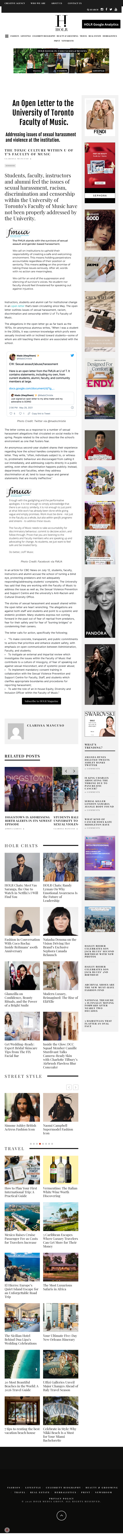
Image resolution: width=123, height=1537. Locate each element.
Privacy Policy (61, 1498)
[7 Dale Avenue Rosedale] (100, 406)
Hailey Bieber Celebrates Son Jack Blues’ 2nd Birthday (97, 970)
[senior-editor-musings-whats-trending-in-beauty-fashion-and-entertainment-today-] (100, 480)
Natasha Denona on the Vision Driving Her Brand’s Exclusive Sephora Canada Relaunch (59, 947)
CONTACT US (75, 3)
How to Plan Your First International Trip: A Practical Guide (21, 1192)
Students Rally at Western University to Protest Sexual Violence (77, 820)
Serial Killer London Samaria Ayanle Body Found (99, 804)
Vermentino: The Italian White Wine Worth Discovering (60, 1192)
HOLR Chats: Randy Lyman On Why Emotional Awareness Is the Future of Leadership (60, 892)
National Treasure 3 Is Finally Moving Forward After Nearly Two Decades (99, 1005)
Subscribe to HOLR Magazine (41, 701)
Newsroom (68, 40)
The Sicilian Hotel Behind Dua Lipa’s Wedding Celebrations (21, 1339)
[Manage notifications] (7, 1530)
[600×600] (100, 373)
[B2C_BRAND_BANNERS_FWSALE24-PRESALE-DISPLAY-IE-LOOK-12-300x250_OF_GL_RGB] (100, 723)
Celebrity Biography (43, 36)
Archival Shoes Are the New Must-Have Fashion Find (100, 987)
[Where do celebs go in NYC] (100, 919)
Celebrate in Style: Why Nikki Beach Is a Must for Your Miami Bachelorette (59, 1434)
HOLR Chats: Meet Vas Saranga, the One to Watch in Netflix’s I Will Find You (21, 891)
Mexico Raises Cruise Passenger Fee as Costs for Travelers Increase (21, 1238)
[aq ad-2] (100, 888)
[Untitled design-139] (100, 607)
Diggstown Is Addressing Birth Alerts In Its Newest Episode (28, 820)
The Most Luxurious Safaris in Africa (57, 1287)
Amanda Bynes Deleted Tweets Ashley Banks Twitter (97, 761)
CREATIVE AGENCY (15, 3)
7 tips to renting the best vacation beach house (22, 1431)
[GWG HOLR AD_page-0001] (100, 321)
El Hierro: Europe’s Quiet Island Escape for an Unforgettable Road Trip (21, 1291)
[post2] (100, 853)
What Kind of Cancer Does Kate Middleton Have (98, 822)
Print (57, 40)
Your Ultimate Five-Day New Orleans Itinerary (60, 1337)
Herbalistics (110, 36)
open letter (18, 306)
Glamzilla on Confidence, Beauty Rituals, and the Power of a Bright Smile (21, 999)
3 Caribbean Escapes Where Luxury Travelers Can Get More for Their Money (60, 1240)
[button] (75, 1087)
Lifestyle (26, 36)
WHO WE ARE (38, 3)
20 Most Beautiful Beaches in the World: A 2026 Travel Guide (21, 1386)
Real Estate (95, 36)
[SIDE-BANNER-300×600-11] (100, 674)
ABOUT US (56, 3)
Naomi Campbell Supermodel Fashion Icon (20, 1129)
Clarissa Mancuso (17, 159)
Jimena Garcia (13, 829)
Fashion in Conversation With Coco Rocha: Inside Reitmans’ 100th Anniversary (22, 945)
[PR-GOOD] (100, 229)
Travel (83, 36)
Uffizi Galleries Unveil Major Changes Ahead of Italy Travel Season (60, 1386)
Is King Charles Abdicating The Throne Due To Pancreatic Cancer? (97, 783)
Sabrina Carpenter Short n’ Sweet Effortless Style (56, 1129)
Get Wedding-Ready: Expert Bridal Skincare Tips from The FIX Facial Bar (21, 1050)
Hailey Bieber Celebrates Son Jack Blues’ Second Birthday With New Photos (99, 951)
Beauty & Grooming (67, 36)
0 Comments (92, 768)
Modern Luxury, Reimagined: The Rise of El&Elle (60, 997)
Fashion (14, 36)
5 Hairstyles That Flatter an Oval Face (98, 1023)
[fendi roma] (100, 117)
